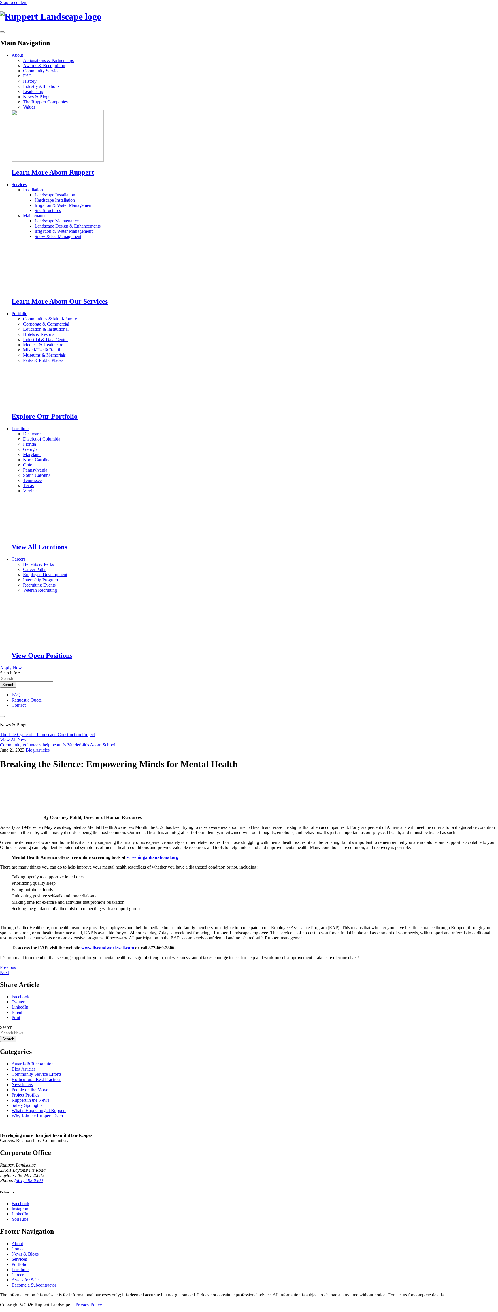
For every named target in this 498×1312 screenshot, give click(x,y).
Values (29, 107)
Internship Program (40, 579)
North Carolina (36, 459)
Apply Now (11, 667)
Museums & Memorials (44, 355)
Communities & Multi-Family (50, 318)
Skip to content (13, 2)
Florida (29, 444)
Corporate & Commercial (46, 324)
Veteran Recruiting (40, 590)
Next (4, 972)
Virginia (30, 490)
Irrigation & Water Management (64, 205)
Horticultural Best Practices (36, 1079)
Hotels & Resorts (38, 334)
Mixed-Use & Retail (41, 349)
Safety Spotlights (27, 1105)
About (17, 55)
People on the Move (30, 1089)
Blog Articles (38, 750)
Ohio (27, 464)
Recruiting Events (39, 585)
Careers (18, 559)
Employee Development (45, 574)
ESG (27, 75)
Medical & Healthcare (43, 344)
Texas (28, 485)
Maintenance (34, 215)
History (30, 81)
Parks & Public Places (43, 360)
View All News (14, 739)
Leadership (33, 91)
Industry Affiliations (41, 86)
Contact (19, 705)
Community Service (41, 70)
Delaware (32, 433)
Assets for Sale (25, 1279)
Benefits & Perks (38, 564)
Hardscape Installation (55, 200)
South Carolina (36, 475)
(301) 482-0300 (28, 1180)
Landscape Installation (55, 194)
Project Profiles (25, 1094)
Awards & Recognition (44, 65)
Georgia (30, 449)
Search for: (10, 672)
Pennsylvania (35, 470)
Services (19, 184)
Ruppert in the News (30, 1100)
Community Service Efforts (36, 1074)
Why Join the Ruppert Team (37, 1115)
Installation (33, 189)
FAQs (17, 694)
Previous (8, 967)
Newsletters (22, 1084)
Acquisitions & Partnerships (48, 60)
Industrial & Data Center (45, 339)
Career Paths (34, 569)
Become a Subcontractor (34, 1285)
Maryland (32, 454)
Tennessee (32, 480)
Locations (20, 428)
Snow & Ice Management (58, 236)
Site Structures (48, 210)
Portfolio (19, 313)
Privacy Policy (89, 1304)
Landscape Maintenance (57, 220)
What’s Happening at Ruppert (39, 1110)
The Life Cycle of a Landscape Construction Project (47, 734)
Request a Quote (27, 699)
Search (8, 685)
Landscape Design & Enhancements (68, 226)
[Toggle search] (2, 716)
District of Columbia (41, 438)
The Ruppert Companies (45, 101)
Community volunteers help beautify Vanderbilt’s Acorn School (57, 744)
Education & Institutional (46, 329)
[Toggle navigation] (2, 32)
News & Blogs (36, 96)
